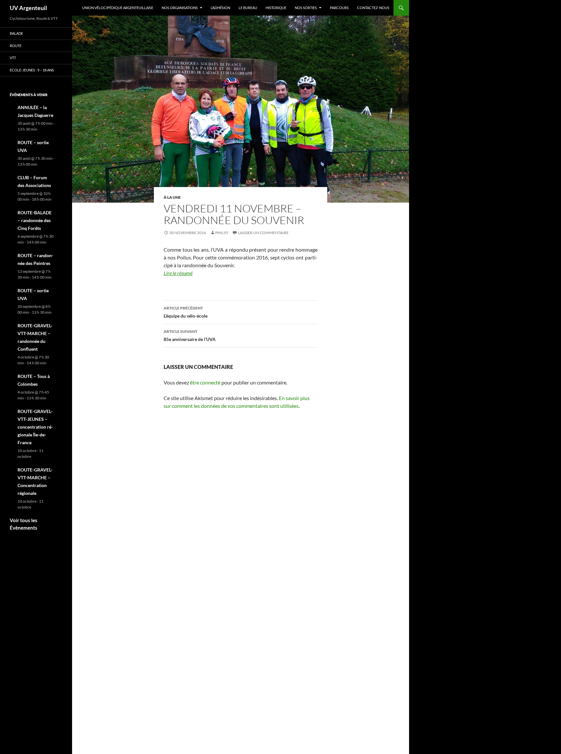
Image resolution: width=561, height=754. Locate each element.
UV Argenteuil (28, 7)
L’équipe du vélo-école (185, 312)
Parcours (339, 8)
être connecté (205, 382)
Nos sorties (306, 8)
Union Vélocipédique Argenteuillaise (117, 8)
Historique (276, 8)
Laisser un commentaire (263, 232)
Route (15, 46)
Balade (16, 33)
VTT (13, 58)
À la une (172, 197)
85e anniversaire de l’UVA (190, 335)
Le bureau (248, 8)
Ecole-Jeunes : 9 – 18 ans (32, 70)
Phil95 (221, 232)
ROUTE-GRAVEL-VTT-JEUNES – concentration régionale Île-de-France (35, 426)
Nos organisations (180, 8)
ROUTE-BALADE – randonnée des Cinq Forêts (35, 220)
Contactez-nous (373, 8)
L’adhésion (220, 8)
